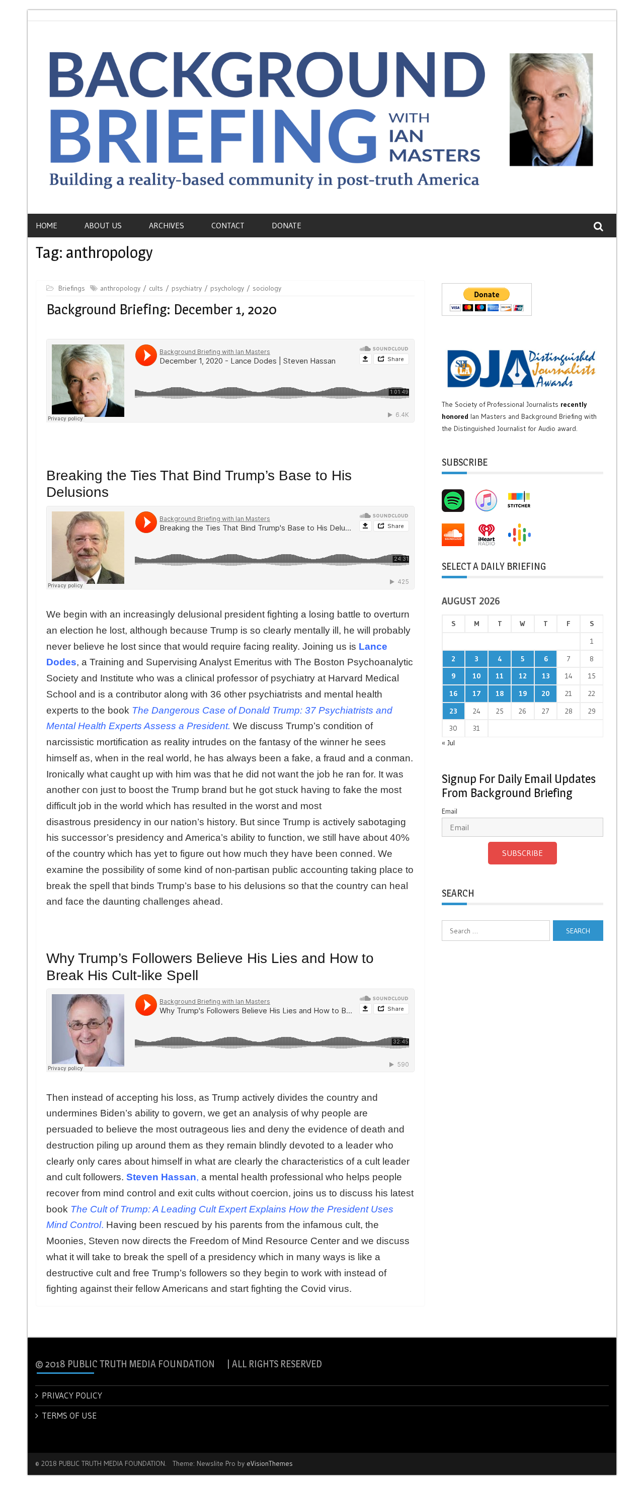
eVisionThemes (270, 1463)
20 (545, 693)
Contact (228, 225)
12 (523, 675)
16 (453, 693)
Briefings (71, 288)
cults (156, 288)
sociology (267, 288)
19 (523, 693)
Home (46, 225)
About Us (103, 225)
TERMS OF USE (69, 1415)
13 (546, 675)
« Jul (448, 742)
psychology (227, 288)
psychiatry (187, 288)
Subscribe (522, 853)
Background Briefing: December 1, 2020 (161, 309)
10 (476, 675)
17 (476, 693)
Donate (286, 225)
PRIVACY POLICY (72, 1395)
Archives (166, 225)
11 (500, 675)
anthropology (120, 288)
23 (453, 711)
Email (449, 811)
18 (500, 693)
